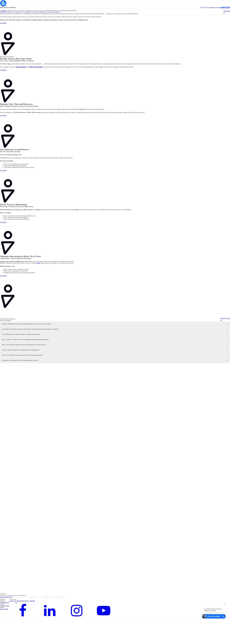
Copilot (38, 263)
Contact (217, 7)
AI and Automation (53, 12)
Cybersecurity (27, 12)
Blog (213, 7)
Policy (1, 619)
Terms (5, 619)
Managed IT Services (6, 12)
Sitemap (9, 619)
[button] (227, 12)
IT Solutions (17, 12)
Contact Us (60, 597)
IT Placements (46, 597)
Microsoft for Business (39, 12)
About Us (203, 7)
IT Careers (209, 7)
